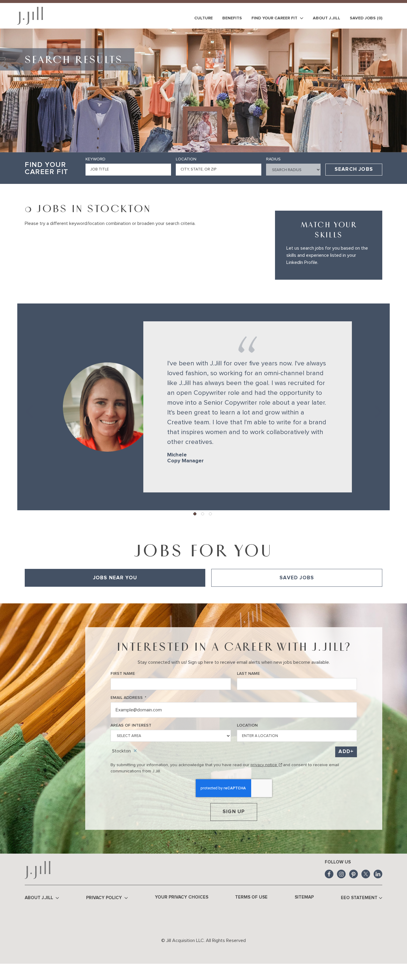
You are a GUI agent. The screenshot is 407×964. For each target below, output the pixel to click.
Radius (273, 159)
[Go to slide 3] (211, 514)
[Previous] (28, 407)
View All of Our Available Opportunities (62, 595)
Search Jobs (354, 169)
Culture (203, 18)
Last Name (248, 674)
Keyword (95, 159)
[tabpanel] (203, 595)
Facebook (329, 874)
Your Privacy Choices (181, 897)
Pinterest (353, 874)
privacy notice (266, 765)
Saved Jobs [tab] (296, 577)
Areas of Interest (131, 725)
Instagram (341, 874)
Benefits (232, 18)
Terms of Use (251, 897)
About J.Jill (326, 18)
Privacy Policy (104, 898)
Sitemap (304, 897)
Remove (135, 751)
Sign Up (234, 811)
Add (344, 751)
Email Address (128, 698)
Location (186, 159)
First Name (123, 674)
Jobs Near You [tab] (115, 577)
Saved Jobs (366, 18)
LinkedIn (378, 874)
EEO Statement (359, 898)
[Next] (375, 407)
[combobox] (218, 170)
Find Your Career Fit (275, 18)
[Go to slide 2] (203, 514)
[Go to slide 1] (195, 514)
